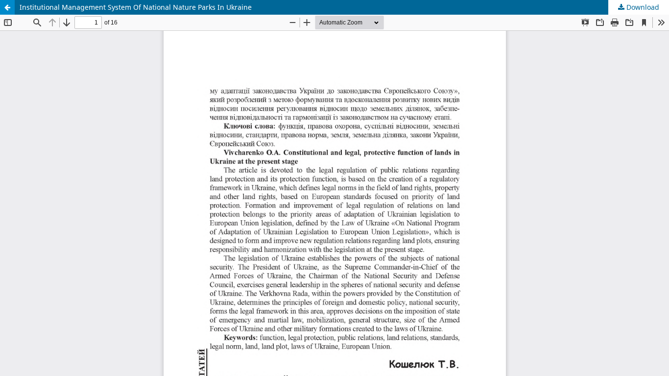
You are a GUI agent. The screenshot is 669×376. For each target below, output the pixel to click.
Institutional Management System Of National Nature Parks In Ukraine (136, 7)
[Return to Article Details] (7, 7)
